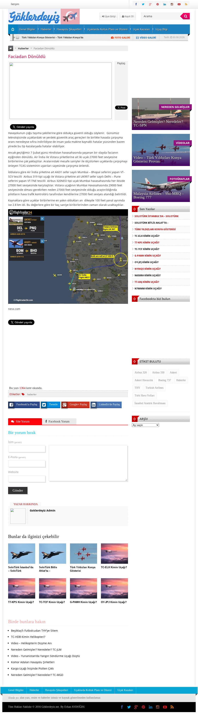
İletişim (15, 4)
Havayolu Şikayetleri (69, 29)
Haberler (46, 29)
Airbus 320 (141, 372)
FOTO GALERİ (122, 37)
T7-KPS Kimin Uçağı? (147, 242)
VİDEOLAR (182, 143)
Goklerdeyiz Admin (42, 510)
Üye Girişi (109, 16)
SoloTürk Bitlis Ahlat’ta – (151, 222)
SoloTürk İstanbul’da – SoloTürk (156, 216)
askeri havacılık (144, 380)
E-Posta (17, 457)
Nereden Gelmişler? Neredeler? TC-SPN (158, 123)
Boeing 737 (164, 380)
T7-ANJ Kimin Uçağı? (147, 282)
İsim (15, 442)
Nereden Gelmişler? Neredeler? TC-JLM (36, 649)
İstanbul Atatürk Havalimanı (150, 403)
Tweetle (53, 404)
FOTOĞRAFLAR (179, 179)
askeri (173, 372)
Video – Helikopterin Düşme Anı (31, 643)
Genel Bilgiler (27, 29)
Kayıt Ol (128, 16)
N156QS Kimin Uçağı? (148, 268)
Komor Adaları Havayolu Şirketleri (33, 662)
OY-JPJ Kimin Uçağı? (147, 262)
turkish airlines (154, 387)
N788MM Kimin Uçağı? (148, 288)
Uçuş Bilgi (161, 29)
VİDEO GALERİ (148, 37)
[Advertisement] (68, 353)
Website (13, 472)
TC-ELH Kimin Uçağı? (147, 236)
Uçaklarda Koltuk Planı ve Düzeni (107, 29)
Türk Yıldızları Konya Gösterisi (155, 229)
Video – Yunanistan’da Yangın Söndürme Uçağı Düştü (45, 656)
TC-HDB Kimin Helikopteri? (28, 637)
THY (137, 387)
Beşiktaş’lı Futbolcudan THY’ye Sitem (34, 630)
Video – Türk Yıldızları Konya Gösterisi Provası (157, 159)
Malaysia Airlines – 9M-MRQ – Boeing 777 (158, 195)
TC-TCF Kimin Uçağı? (147, 249)
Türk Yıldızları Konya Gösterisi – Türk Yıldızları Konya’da (52, 37)
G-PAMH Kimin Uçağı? (148, 255)
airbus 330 (158, 372)
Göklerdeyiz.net (50, 706)
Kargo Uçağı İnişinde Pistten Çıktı (32, 668)
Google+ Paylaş (79, 404)
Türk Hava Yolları (144, 395)
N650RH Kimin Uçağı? (148, 275)
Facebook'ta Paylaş (27, 404)
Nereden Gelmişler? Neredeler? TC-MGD (37, 675)
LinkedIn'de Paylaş (109, 404)
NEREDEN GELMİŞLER (175, 107)
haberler (32, 394)
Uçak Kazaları (141, 29)
